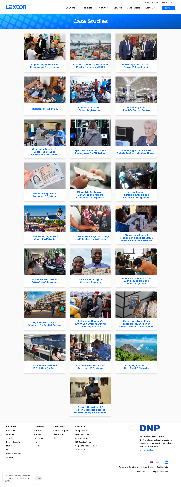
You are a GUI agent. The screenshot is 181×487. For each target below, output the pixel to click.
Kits (35, 442)
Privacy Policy (148, 467)
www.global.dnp (147, 450)
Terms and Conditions (129, 467)
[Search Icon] (137, 2)
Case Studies (133, 8)
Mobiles (37, 434)
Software (103, 8)
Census (9, 457)
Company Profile (82, 430)
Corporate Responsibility (86, 446)
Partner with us (82, 438)
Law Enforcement (14, 453)
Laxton (142, 471)
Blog (55, 438)
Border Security (13, 442)
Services (118, 8)
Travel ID (10, 438)
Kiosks (37, 446)
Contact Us (80, 450)
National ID (11, 430)
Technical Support (151, 2)
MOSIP (9, 446)
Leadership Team (82, 434)
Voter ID (10, 434)
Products (39, 426)
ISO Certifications (83, 442)
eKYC (8, 450)
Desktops (38, 438)
